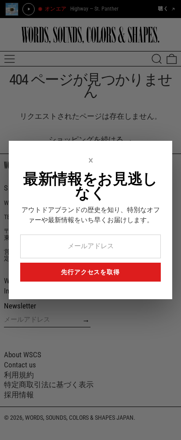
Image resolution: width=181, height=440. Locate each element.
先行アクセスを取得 (90, 271)
